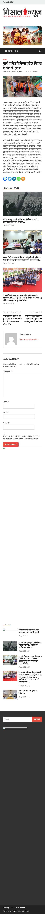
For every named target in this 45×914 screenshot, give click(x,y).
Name (6, 402)
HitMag (26, 911)
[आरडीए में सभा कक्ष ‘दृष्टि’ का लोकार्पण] (10, 691)
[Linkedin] (14, 179)
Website (6, 423)
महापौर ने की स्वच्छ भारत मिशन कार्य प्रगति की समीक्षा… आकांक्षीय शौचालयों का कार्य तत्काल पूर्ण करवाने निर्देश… (21, 258)
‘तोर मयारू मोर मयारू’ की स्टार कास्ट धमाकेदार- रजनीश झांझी (29, 631)
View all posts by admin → (29, 339)
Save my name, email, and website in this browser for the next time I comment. (21, 437)
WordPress (16, 911)
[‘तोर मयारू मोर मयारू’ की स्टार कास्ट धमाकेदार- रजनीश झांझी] (10, 630)
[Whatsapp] (19, 179)
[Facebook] (5, 179)
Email (6, 412)
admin (21, 72)
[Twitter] (10, 179)
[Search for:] (22, 719)
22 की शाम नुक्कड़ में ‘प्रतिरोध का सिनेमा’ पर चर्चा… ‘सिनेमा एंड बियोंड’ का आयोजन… (20, 220)
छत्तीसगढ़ (5, 59)
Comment (8, 371)
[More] (23, 179)
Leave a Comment (31, 72)
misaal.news (20, 908)
